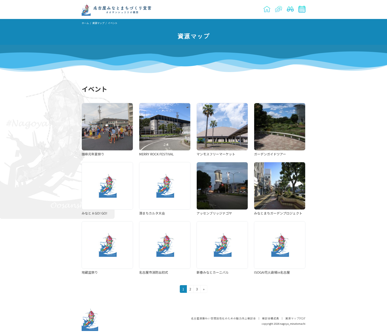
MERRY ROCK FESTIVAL (156, 154)
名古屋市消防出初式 (153, 272)
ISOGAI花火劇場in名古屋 (272, 272)
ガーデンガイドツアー (270, 154)
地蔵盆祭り (90, 272)
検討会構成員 (270, 318)
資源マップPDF (295, 318)
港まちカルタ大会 (152, 213)
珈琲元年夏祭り (93, 154)
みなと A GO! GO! (94, 213)
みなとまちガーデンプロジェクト (278, 213)
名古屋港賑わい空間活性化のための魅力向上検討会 (223, 318)
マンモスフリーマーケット (216, 154)
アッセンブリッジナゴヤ (214, 213)
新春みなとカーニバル (213, 272)
